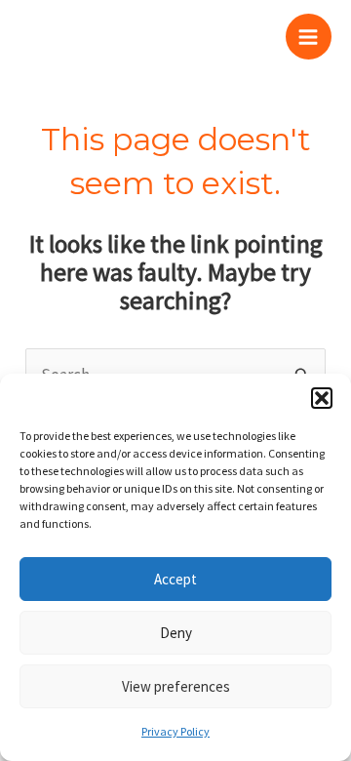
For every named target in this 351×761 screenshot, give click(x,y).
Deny (176, 632)
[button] (322, 398)
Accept (175, 579)
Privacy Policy (175, 731)
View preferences (176, 686)
